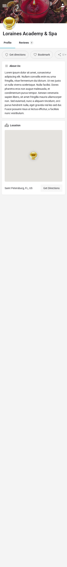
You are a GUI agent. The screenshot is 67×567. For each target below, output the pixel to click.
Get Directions (51, 188)
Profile (8, 42)
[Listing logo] (9, 23)
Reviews (25, 42)
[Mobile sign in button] (62, 5)
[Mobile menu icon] (4, 5)
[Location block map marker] (33, 156)
